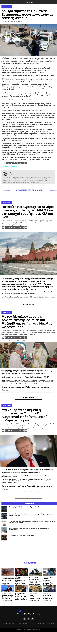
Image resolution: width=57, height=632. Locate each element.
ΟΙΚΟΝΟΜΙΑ (26, 623)
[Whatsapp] (14, 163)
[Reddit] (8, 163)
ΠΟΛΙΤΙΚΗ (12, 623)
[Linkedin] (11, 163)
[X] (6, 163)
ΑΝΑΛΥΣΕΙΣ (50, 623)
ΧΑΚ (10, 172)
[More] (26, 163)
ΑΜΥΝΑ (19, 623)
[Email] (20, 163)
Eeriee (38, 629)
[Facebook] (3, 163)
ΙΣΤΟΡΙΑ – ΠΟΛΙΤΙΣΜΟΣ (38, 623)
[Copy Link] (23, 163)
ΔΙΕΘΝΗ (5, 623)
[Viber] (17, 163)
